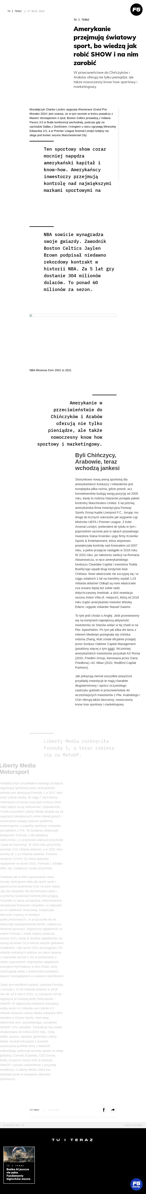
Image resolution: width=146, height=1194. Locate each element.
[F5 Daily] (136, 1184)
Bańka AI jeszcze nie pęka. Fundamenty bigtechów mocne (18, 1174)
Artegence (138, 1125)
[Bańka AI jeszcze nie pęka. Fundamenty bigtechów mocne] (19, 1154)
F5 (23, 1125)
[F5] (136, 9)
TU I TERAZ (14, 11)
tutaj (111, 648)
